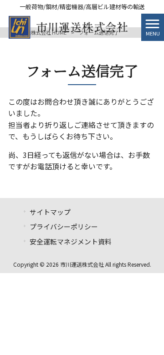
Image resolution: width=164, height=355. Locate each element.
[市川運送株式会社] (71, 25)
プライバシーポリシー (64, 226)
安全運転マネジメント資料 (71, 241)
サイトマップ (50, 212)
